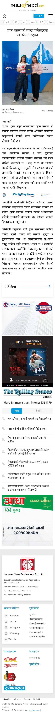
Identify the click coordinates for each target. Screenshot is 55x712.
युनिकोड (32, 615)
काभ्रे (7, 22)
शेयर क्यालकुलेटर (35, 619)
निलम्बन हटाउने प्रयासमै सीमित (27, 440)
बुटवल (33, 22)
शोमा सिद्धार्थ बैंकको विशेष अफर (27, 429)
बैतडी (41, 22)
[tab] (16, 411)
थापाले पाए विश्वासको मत (29, 419)
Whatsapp (15, 633)
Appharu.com (34, 710)
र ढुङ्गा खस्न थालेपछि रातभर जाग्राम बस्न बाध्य (29, 476)
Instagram (15, 627)
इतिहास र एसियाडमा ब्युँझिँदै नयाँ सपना (28, 464)
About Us (6, 699)
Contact (27, 699)
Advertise (17, 699)
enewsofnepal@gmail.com (19, 595)
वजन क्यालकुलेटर (36, 632)
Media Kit (36, 699)
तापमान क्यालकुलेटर (37, 636)
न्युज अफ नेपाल (8, 109)
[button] (50, 16)
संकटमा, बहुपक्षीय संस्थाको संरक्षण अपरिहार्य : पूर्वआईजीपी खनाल (29, 452)
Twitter (13, 621)
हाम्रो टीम (34, 664)
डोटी (16, 22)
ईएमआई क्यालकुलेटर (37, 623)
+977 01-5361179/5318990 (19, 591)
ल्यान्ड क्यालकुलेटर (36, 628)
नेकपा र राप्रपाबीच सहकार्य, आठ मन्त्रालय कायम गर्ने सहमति (28, 488)
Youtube (12, 639)
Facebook (15, 616)
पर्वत (24, 22)
